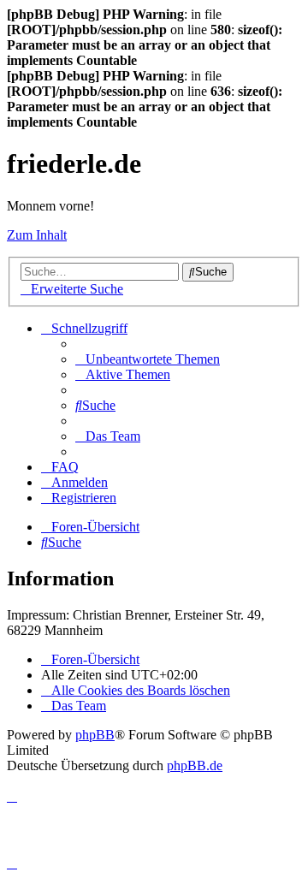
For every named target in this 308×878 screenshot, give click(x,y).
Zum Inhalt (37, 235)
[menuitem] (147, 359)
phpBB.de (194, 765)
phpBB (95, 734)
